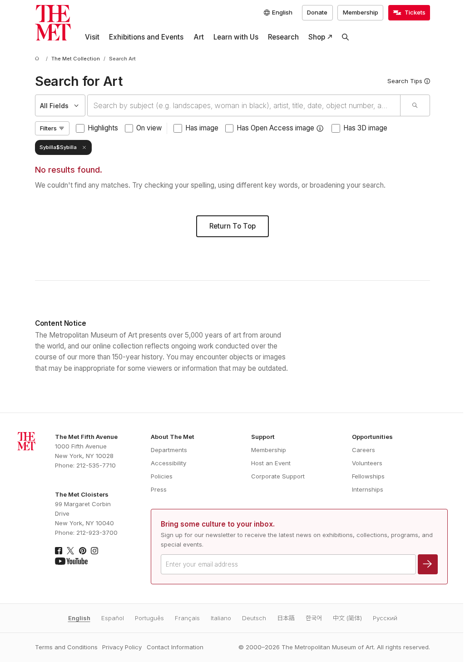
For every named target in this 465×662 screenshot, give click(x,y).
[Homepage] (53, 23)
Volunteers (367, 463)
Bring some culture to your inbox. (218, 524)
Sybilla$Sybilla (58, 147)
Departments (169, 449)
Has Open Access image (275, 128)
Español (112, 618)
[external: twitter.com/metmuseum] (70, 550)
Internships (367, 489)
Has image (201, 128)
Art (198, 37)
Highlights (103, 128)
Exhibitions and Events (146, 37)
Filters (48, 128)
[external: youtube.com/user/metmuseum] (71, 561)
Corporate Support (278, 476)
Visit (92, 37)
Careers (363, 449)
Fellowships (368, 476)
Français (187, 618)
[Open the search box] (345, 37)
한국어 (314, 618)
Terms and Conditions (66, 647)
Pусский (385, 618)
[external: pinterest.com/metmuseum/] (82, 550)
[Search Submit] (415, 105)
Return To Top (232, 226)
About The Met (172, 436)
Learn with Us (235, 37)
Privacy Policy (122, 647)
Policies (162, 476)
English (79, 618)
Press (159, 489)
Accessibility (168, 463)
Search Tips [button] (404, 81)
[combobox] (244, 105)
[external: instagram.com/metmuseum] (94, 550)
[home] (38, 59)
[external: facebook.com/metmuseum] (58, 550)
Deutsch (254, 618)
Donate (317, 12)
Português (149, 618)
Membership (360, 12)
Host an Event (271, 463)
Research (283, 37)
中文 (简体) (347, 618)
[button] (320, 128)
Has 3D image (365, 128)
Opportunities (372, 436)
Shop (316, 37)
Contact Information (175, 647)
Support (263, 436)
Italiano (221, 618)
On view (149, 128)
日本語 (286, 618)
